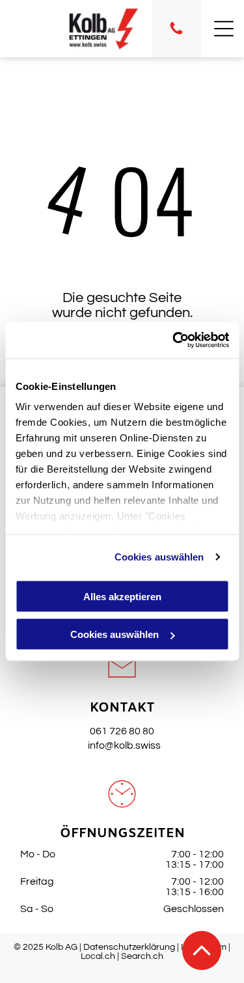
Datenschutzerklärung (129, 947)
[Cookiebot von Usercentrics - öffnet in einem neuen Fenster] (173, 340)
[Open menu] (224, 28)
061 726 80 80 (122, 731)
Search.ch (142, 956)
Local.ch (98, 956)
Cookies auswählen (159, 556)
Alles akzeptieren (122, 596)
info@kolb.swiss (122, 745)
